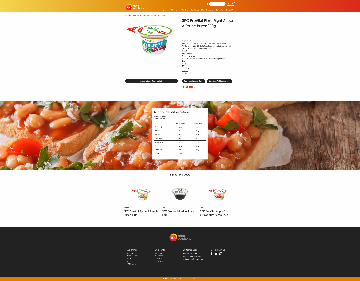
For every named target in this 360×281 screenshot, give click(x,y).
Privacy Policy (178, 279)
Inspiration (158, 258)
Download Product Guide (194, 81)
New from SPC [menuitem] (167, 10)
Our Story (158, 253)
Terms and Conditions (190, 279)
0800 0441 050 (199, 256)
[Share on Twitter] (187, 88)
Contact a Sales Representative (151, 81)
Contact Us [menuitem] (230, 10)
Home (127, 15)
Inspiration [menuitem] (220, 10)
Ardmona (129, 253)
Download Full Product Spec (219, 81)
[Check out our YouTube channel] (217, 254)
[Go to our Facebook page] (213, 254)
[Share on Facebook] (184, 88)
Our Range (159, 256)
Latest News (159, 261)
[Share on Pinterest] (191, 88)
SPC (128, 261)
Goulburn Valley (132, 256)
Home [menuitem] (177, 10)
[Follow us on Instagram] (221, 254)
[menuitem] (135, 7)
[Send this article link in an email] (193, 88)
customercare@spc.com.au (193, 259)
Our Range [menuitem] (195, 10)
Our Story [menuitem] (185, 10)
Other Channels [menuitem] (207, 10)
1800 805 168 (195, 254)
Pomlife (129, 258)
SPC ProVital (131, 264)
